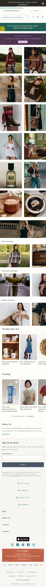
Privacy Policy (16, 475)
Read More (6, 434)
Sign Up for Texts (24, 497)
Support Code (31, 576)
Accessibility (12, 576)
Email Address (7, 454)
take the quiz (23, 4)
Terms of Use (21, 572)
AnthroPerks (24, 490)
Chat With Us (25, 504)
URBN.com (21, 576)
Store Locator (24, 483)
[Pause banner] (43, 3)
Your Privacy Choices (23, 580)
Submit (23, 465)
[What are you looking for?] (27, 17)
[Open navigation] (42, 17)
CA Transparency (32, 572)
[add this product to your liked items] (16, 336)
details (31, 416)
